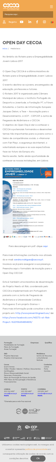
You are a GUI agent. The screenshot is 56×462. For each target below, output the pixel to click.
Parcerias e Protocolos (12, 375)
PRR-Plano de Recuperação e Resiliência (20, 380)
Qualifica (48, 343)
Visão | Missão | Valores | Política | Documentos (22, 369)
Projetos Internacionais (13, 358)
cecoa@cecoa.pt (10, 393)
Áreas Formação (10, 349)
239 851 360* (43, 391)
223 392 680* (26, 391)
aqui (45, 246)
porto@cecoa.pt (27, 393)
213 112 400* (9, 391)
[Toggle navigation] (51, 6)
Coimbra (47, 371)
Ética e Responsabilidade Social (16, 373)
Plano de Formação (11, 347)
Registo (13, 22)
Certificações (9, 371)
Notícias (40, 360)
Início (5, 49)
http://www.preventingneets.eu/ (33, 313)
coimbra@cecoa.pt (45, 393)
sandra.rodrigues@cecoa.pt (28, 260)
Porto (46, 369)
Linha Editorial (42, 358)
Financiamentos (10, 382)
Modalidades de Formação (14, 345)
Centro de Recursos (44, 356)
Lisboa (46, 367)
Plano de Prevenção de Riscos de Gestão (20, 377)
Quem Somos (9, 367)
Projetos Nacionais (11, 356)
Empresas (35, 343)
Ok (38, 458)
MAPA (6, 395)
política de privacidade (36, 449)
